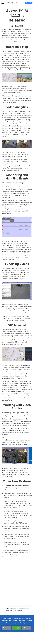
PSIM (8, 31)
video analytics (15, 40)
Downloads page (10, 557)
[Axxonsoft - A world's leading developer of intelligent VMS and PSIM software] (14, 3)
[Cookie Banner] (17, 623)
